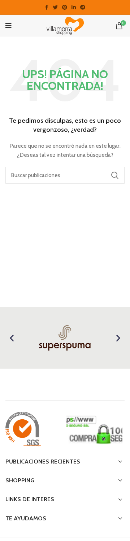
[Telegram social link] (82, 7)
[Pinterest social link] (64, 7)
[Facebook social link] (47, 7)
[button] (11, 338)
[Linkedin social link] (73, 7)
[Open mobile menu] (8, 25)
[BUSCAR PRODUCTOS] (115, 175)
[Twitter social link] (55, 7)
